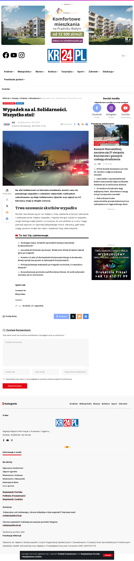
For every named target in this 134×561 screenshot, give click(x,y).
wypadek (39, 306)
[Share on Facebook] (74, 124)
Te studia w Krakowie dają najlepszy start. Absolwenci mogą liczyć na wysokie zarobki (111, 191)
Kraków (20, 103)
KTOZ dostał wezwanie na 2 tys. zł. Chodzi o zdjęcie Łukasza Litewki (111, 172)
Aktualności (9, 103)
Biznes (96, 404)
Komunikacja (113, 142)
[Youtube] (13, 55)
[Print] (87, 124)
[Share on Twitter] (78, 124)
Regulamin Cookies (13, 499)
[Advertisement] (111, 227)
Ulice (97, 144)
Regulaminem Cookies (32, 557)
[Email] (83, 124)
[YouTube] (7, 440)
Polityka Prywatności (14, 495)
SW (13, 122)
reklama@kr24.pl (12, 525)
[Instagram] (21, 55)
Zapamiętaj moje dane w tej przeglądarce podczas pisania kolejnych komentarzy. (39, 379)
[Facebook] (6, 55)
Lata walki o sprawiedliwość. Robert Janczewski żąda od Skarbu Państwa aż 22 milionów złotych (111, 182)
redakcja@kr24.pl (12, 515)
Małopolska (85, 404)
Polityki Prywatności (67, 554)
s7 (32, 306)
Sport (114, 404)
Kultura (106, 404)
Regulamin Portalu (12, 492)
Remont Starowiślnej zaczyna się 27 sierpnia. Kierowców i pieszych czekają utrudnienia (109, 154)
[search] (113, 55)
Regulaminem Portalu (90, 554)
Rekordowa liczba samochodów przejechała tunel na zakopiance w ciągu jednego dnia (111, 201)
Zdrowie (123, 404)
